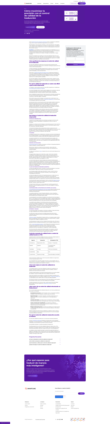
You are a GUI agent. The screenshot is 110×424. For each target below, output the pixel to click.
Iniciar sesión (76, 1)
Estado (72, 406)
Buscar (80, 1)
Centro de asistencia (75, 408)
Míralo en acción (40, 27)
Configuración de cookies (5, 422)
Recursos (56, 3)
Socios (41, 406)
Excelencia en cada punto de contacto (61, 409)
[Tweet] (26, 33)
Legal (40, 419)
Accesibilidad (58, 403)
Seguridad (58, 412)
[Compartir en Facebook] (27, 33)
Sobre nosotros (43, 403)
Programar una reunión (81, 3)
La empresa (62, 3)
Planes (26, 405)
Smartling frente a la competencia (62, 411)
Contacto (72, 403)
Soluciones (39, 3)
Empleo (41, 405)
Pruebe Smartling (73, 3)
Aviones (51, 3)
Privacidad (37, 419)
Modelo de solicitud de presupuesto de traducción (62, 406)
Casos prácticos (46, 3)
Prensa (41, 408)
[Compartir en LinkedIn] (29, 33)
